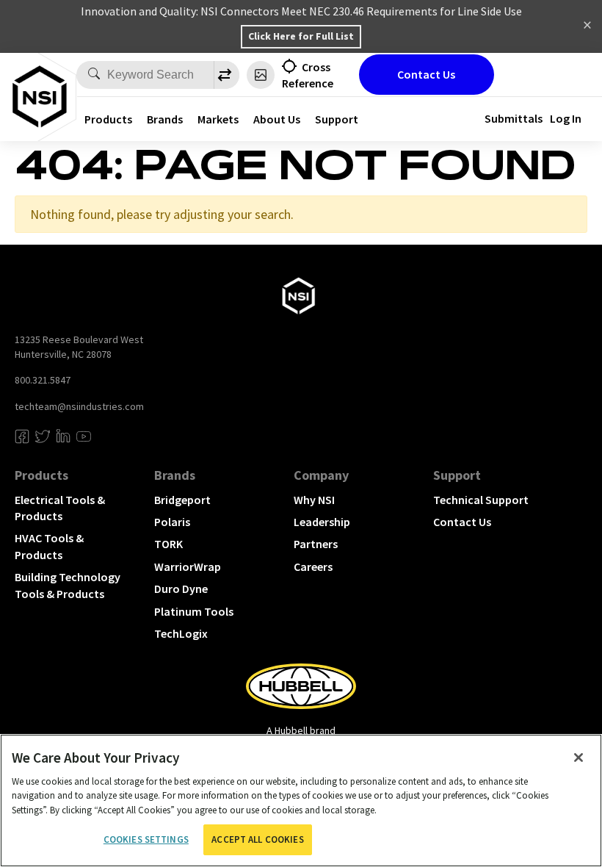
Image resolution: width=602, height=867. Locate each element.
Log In (565, 118)
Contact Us (426, 74)
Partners (316, 543)
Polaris (172, 521)
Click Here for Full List (301, 36)
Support (336, 119)
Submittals (514, 118)
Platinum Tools (193, 611)
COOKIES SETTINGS (146, 839)
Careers (313, 566)
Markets (218, 119)
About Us (276, 119)
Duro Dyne (181, 588)
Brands (165, 119)
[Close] (578, 757)
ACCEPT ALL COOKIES (257, 839)
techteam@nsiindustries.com (79, 406)
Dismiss (587, 26)
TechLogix (181, 633)
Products (108, 119)
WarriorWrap (187, 566)
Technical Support (481, 499)
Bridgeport (182, 499)
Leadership (322, 521)
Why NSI (314, 499)
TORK (168, 543)
